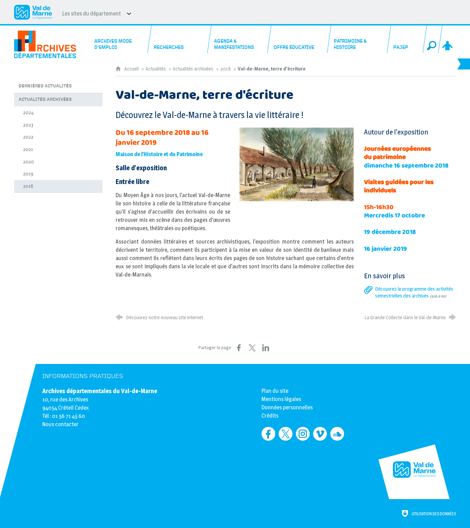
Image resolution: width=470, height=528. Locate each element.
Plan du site (274, 391)
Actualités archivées (193, 69)
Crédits (269, 415)
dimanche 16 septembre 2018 (406, 166)
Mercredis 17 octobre (394, 215)
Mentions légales (281, 399)
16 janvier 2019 (385, 249)
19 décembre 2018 (390, 232)
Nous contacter (60, 424)
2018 (225, 69)
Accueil (132, 69)
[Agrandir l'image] (296, 164)
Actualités (156, 69)
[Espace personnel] (448, 39)
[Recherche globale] (432, 39)
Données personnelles (287, 407)
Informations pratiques (82, 376)
